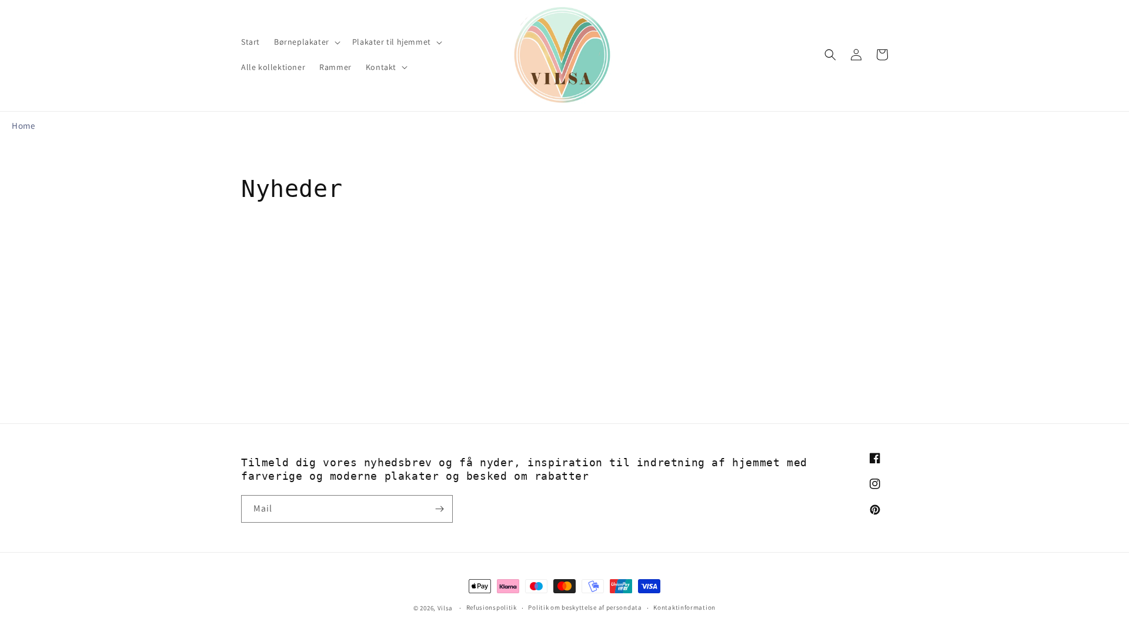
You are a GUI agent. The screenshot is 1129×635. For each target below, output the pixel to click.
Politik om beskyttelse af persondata (585, 607)
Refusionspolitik (491, 607)
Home (23, 125)
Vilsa (445, 608)
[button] (306, 41)
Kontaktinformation (684, 607)
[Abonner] (439, 509)
